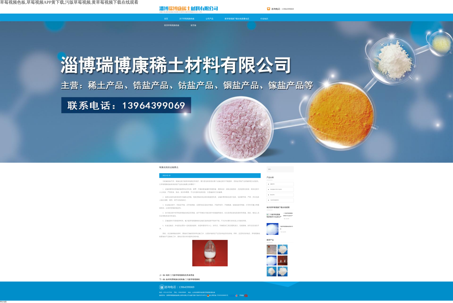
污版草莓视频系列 (274, 200)
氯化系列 (272, 194)
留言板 (193, 25)
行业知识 (264, 19)
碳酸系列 (272, 184)
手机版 (241, 295)
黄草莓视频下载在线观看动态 (237, 19)
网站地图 (3, 302)
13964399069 (288, 9)
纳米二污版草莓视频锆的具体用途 (180, 275)
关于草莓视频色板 (186, 19)
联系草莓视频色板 (171, 25)
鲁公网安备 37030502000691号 (218, 295)
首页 (166, 19)
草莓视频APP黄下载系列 (276, 189)
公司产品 (209, 19)
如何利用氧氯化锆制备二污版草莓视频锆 (183, 279)
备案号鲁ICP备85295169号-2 (198, 295)
